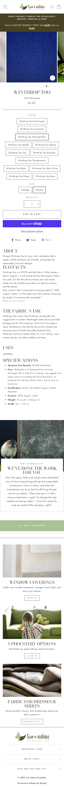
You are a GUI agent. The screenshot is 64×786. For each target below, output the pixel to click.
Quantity (32, 197)
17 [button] (52, 86)
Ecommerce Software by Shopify (32, 783)
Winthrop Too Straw (45, 176)
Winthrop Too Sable (16, 168)
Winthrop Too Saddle (18, 144)
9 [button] (31, 86)
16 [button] (49, 86)
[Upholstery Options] (32, 622)
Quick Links (32, 759)
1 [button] (10, 86)
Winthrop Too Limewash (32, 129)
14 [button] (44, 86)
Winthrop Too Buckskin (44, 152)
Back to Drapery (34, 525)
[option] (32, 22)
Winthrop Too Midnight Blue (32, 136)
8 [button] (28, 86)
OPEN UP (32, 598)
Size (32, 184)
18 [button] (55, 86)
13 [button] (41, 86)
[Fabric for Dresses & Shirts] (32, 680)
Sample (39, 189)
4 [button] (18, 86)
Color (32, 115)
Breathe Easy (32, 721)
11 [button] (36, 86)
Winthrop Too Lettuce (45, 144)
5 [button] (20, 86)
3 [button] (15, 86)
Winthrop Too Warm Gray (45, 168)
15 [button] (46, 86)
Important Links (32, 749)
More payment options (32, 231)
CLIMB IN (32, 656)
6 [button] (23, 86)
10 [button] (33, 86)
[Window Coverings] (32, 560)
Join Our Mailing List (32, 769)
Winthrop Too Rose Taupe (32, 121)
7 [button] (25, 86)
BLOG (32, 28)
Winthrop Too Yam (17, 152)
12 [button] (39, 86)
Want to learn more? (14, 300)
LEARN (47, 25)
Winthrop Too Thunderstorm (32, 160)
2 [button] (12, 86)
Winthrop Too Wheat (19, 176)
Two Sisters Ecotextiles (36, 777)
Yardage (25, 189)
